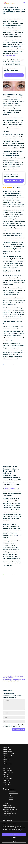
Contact (11, 799)
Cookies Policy (12, 791)
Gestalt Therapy (6, 815)
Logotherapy (6, 776)
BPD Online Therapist (7, 778)
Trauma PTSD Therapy (8, 820)
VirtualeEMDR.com (10, 489)
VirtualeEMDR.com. (9, 55)
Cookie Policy (19, 831)
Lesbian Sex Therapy (7, 805)
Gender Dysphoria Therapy (9, 807)
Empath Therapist (7, 784)
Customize (14, 837)
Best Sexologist (6, 774)
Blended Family (6, 782)
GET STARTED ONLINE (14, 75)
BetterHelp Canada (7, 749)
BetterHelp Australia (7, 751)
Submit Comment (18, 730)
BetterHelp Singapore (7, 763)
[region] (14, 833)
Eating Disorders (6, 780)
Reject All (14, 841)
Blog (10, 795)
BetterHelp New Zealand (8, 753)
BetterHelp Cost (6, 768)
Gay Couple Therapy (7, 811)
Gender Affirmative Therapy (9, 813)
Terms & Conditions (13, 793)
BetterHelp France (7, 761)
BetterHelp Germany (7, 757)
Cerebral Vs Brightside (8, 772)
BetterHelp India (6, 759)
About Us (11, 797)
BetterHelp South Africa (8, 755)
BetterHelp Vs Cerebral (8, 770)
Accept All (14, 834)
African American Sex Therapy (10, 809)
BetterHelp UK (6, 747)
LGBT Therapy (6, 803)
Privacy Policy (12, 789)
